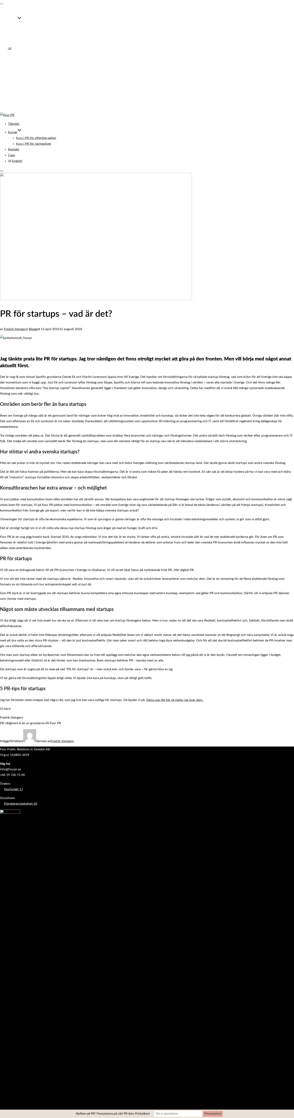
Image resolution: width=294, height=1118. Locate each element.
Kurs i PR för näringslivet (33, 31)
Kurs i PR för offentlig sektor (36, 25)
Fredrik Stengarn (15, 329)
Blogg (33, 329)
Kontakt (13, 37)
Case (11, 43)
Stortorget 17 (13, 789)
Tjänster (13, 11)
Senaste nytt (16, 89)
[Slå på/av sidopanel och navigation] (1, 171)
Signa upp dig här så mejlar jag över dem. (175, 700)
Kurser (12, 20)
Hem (11, 67)
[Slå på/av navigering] (1, 3)
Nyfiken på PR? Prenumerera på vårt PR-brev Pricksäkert (113, 1113)
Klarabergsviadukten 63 (20, 803)
